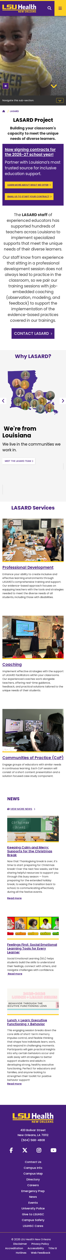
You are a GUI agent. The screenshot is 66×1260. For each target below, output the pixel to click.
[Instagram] (39, 1150)
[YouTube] (53, 1150)
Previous (3, 401)
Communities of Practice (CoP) (33, 757)
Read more (14, 898)
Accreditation (14, 1248)
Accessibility (36, 1248)
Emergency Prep (33, 1191)
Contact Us (33, 1162)
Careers (33, 1185)
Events (33, 1203)
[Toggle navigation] (60, 100)
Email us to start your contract (28, 196)
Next (63, 401)
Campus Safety (33, 1220)
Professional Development (28, 567)
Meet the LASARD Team (18, 461)
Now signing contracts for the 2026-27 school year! (30, 152)
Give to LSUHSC (33, 1214)
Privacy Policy (40, 1244)
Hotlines (21, 1253)
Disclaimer (20, 1244)
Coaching (12, 664)
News (33, 1197)
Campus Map (33, 1174)
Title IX (52, 1248)
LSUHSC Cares (33, 1226)
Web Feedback (40, 1253)
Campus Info (33, 1168)
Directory (33, 1179)
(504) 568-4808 (33, 1140)
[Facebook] (11, 1150)
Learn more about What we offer (28, 185)
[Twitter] (24, 1150)
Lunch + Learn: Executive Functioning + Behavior (27, 1022)
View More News (21, 809)
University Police (33, 1208)
